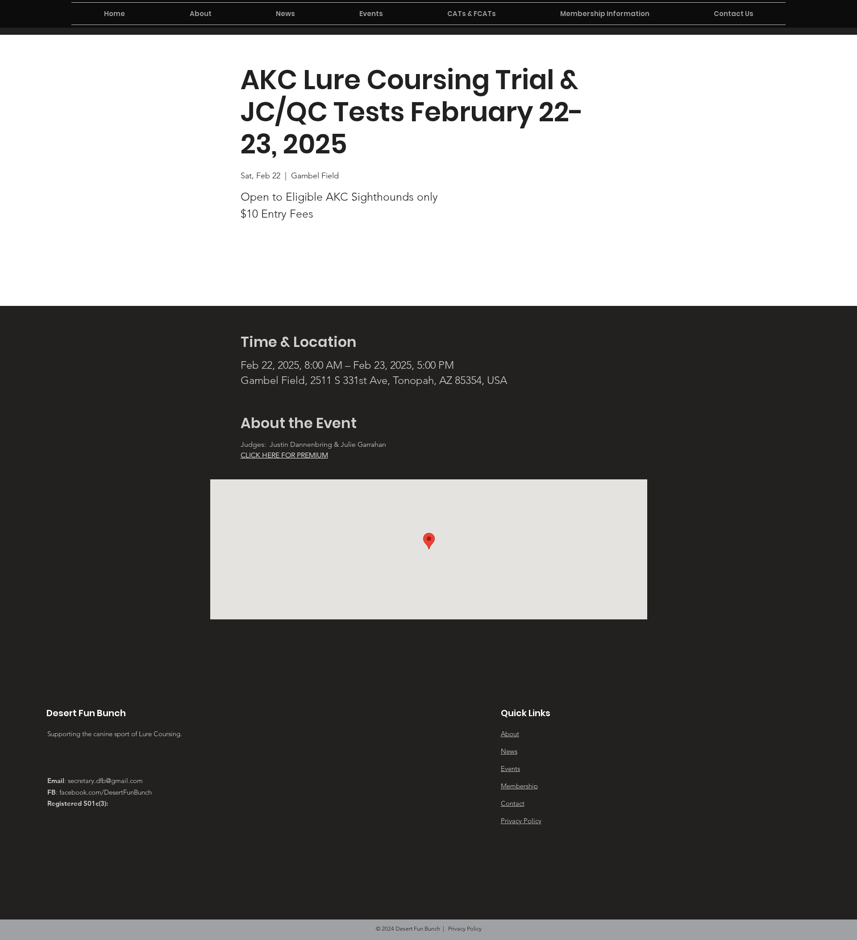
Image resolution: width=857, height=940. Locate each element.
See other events (303, 266)
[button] (200, 14)
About (510, 734)
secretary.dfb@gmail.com (105, 780)
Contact (512, 803)
